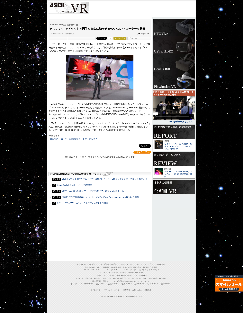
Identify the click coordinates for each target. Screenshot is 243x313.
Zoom (137, 270)
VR (76, 8)
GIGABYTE (106, 272)
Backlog (123, 275)
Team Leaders (117, 278)
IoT (85, 264)
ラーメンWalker (76, 284)
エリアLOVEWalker (88, 284)
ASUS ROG (132, 267)
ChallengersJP (161, 278)
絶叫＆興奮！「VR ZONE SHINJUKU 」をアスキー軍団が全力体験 (173, 93)
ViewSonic (115, 272)
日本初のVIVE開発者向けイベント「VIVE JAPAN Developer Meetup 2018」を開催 (100, 197)
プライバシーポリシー (112, 290)
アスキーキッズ (81, 278)
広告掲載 (147, 290)
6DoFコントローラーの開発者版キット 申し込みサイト (74, 139)
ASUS (136, 275)
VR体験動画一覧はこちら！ (182, 121)
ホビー (117, 264)
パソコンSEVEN (142, 267)
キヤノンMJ (114, 270)
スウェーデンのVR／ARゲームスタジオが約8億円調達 (82, 203)
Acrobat (106, 270)
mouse (91, 267)
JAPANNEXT (143, 275)
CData (118, 275)
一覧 (110, 38)
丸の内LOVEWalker (153, 284)
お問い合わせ (137, 290)
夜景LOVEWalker (127, 284)
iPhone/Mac (110, 264)
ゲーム (154, 264)
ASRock (98, 275)
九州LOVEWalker (140, 284)
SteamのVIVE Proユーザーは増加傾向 (74, 185)
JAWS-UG (94, 270)
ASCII (56, 8)
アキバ (132, 264)
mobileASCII (129, 281)
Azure (121, 270)
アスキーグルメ (106, 278)
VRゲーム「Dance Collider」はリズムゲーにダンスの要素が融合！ (178, 174)
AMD (120, 267)
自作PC (123, 264)
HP (150, 267)
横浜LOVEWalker (101, 284)
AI (82, 264)
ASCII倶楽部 (161, 264)
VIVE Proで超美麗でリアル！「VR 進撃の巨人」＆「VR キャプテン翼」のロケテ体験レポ (104, 179)
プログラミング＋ (128, 278)
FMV (86, 267)
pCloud (141, 272)
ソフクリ (156, 270)
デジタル (102, 264)
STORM (154, 267)
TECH (96, 264)
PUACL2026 (152, 278)
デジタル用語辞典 (118, 281)
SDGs (144, 278)
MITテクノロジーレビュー (142, 281)
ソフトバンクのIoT (146, 270)
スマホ (137, 264)
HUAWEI (86, 270)
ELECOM (106, 267)
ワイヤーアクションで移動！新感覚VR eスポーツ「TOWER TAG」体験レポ (178, 146)
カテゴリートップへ (142, 152)
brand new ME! (133, 272)
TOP (78, 264)
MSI (100, 272)
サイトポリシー (96, 290)
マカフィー (98, 267)
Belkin (126, 270)
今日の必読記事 (97, 281)
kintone (100, 270)
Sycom (125, 267)
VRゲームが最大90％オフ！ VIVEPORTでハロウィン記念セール (93, 191)
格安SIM (89, 278)
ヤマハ (132, 270)
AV (128, 264)
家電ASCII (97, 278)
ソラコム (105, 275)
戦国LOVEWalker (166, 284)
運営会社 (126, 290)
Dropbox (111, 275)
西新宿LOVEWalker (114, 284)
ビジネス (90, 264)
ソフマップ (123, 272)
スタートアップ (146, 264)
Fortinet (129, 275)
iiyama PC (114, 267)
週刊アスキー (107, 281)
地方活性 (138, 278)
